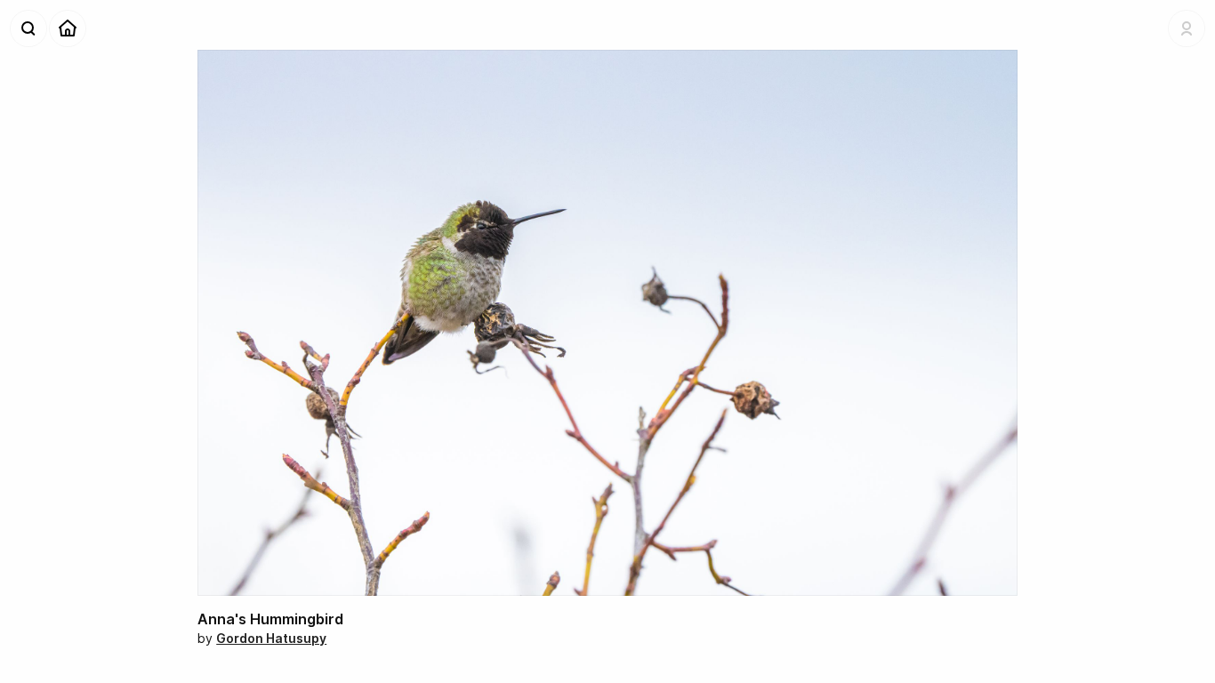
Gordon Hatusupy (271, 638)
